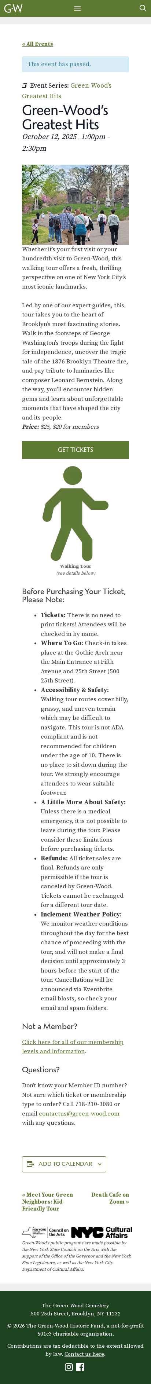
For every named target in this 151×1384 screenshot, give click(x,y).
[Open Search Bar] (143, 8)
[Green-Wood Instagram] (70, 1368)
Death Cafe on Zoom (110, 1198)
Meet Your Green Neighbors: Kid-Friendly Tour (47, 1201)
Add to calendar (65, 1163)
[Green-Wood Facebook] (81, 1368)
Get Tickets (75, 449)
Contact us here (84, 1354)
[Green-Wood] (13, 8)
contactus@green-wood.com (79, 1114)
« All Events (37, 44)
